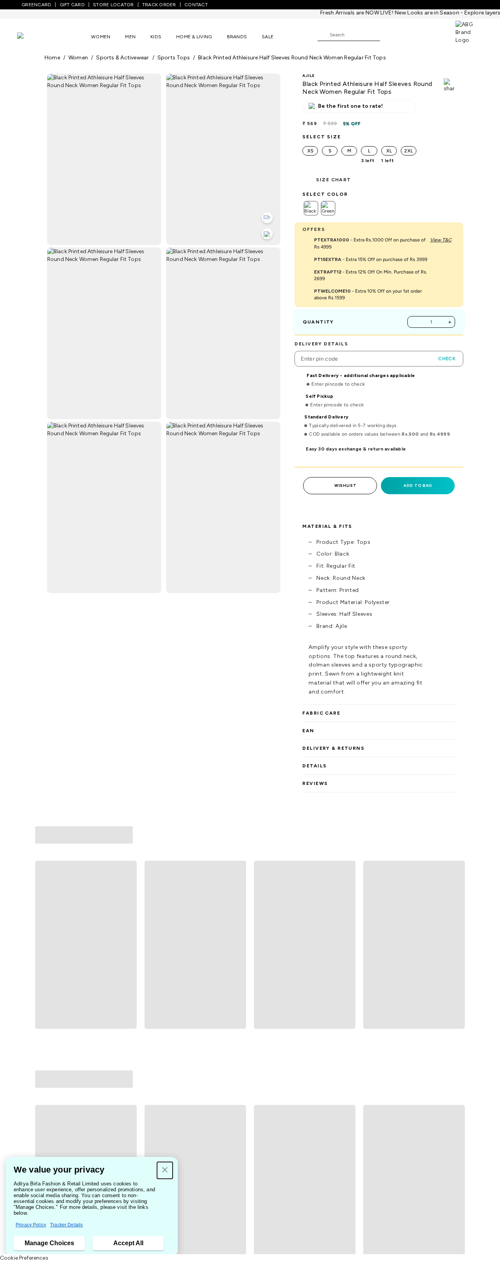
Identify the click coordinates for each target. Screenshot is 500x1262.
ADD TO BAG (418, 485)
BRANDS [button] (237, 36)
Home (52, 57)
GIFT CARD (72, 4)
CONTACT (196, 4)
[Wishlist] (390, 35)
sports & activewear (122, 57)
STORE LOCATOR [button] (113, 4)
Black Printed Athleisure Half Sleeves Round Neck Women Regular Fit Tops (292, 57)
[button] (165, 1170)
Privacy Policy (31, 1225)
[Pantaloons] (32, 36)
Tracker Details (66, 1225)
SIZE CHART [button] (333, 179)
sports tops (173, 57)
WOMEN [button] (100, 36)
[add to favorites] (127, 952)
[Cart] (433, 34)
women (78, 57)
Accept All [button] (128, 1243)
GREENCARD (36, 4)
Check (446, 358)
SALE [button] (267, 36)
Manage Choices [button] (49, 1243)
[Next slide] (455, 886)
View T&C (441, 240)
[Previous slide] (44, 886)
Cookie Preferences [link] (24, 1258)
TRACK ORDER (159, 4)
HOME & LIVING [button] (194, 36)
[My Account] (411, 34)
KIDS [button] (155, 36)
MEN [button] (130, 36)
